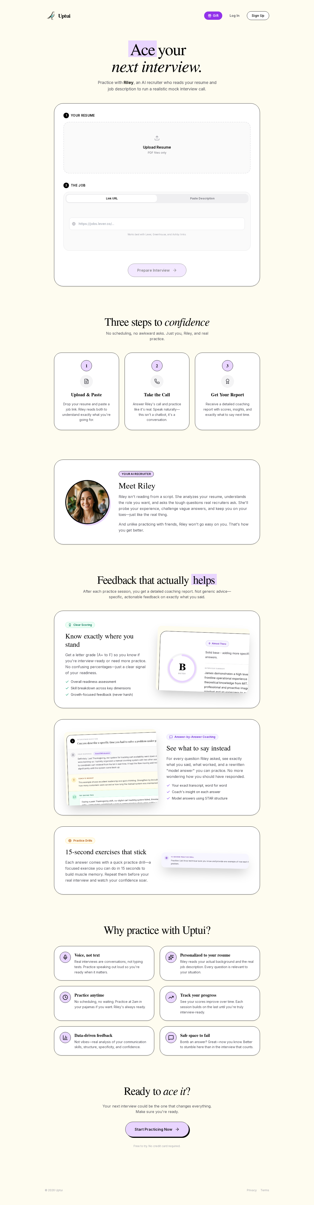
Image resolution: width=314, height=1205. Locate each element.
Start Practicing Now (153, 1129)
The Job (78, 185)
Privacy (252, 1190)
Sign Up (258, 15)
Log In (235, 15)
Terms (264, 1190)
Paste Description (202, 198)
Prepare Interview (153, 270)
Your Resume (83, 115)
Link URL (112, 198)
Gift (216, 15)
